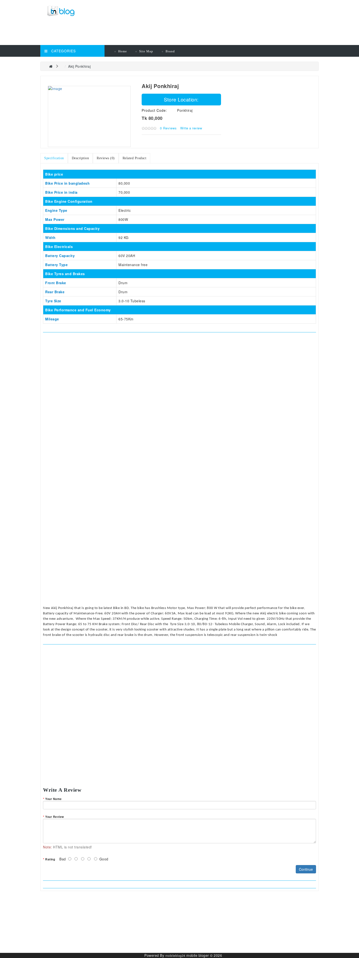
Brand (170, 51)
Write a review (191, 128)
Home (122, 51)
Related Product (135, 158)
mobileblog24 (175, 955)
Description (80, 158)
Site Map (146, 51)
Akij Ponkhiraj (79, 66)
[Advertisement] (146, 33)
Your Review (54, 816)
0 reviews (168, 128)
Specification (54, 158)
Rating (50, 859)
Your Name (53, 799)
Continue (306, 869)
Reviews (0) (106, 158)
